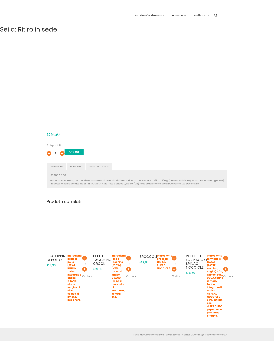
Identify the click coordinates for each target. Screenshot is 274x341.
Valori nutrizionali (98, 166)
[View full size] (51, 52)
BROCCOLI (148, 257)
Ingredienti (76, 166)
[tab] (57, 166)
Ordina (74, 152)
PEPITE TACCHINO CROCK (102, 260)
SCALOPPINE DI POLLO (57, 258)
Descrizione (56, 166)
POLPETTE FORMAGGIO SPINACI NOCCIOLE (196, 262)
